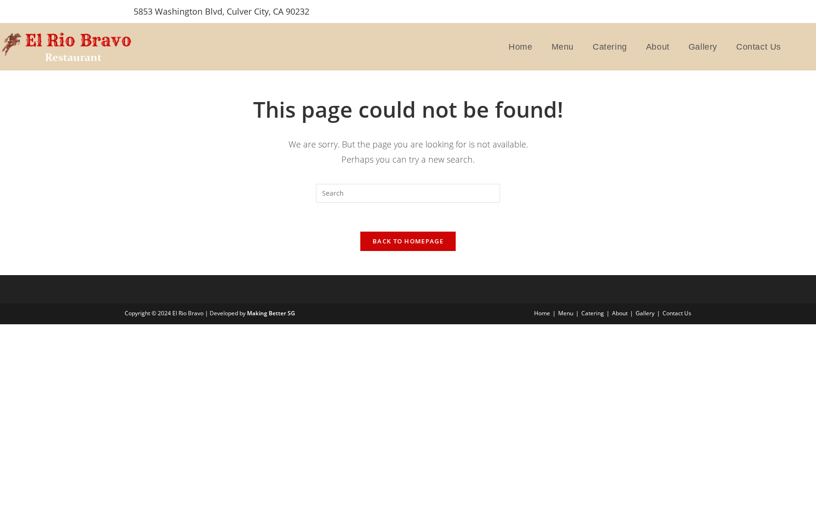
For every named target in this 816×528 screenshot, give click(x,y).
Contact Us (677, 313)
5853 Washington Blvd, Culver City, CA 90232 (221, 11)
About (620, 313)
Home (542, 313)
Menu (565, 313)
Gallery (645, 313)
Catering (592, 313)
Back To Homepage (408, 241)
